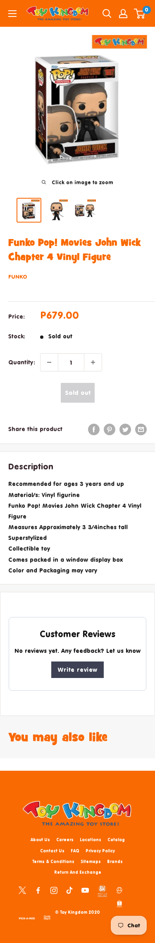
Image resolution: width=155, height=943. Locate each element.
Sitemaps (91, 861)
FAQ (75, 850)
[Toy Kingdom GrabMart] (47, 917)
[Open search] (107, 13)
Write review (77, 669)
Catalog (116, 839)
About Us (40, 839)
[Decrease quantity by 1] (49, 362)
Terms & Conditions (53, 861)
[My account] (123, 13)
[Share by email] (141, 429)
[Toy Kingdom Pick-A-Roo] (27, 917)
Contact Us (52, 850)
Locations (90, 839)
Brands (115, 861)
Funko (17, 276)
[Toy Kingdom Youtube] (85, 889)
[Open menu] (12, 13)
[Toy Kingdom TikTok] (69, 889)
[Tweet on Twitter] (125, 429)
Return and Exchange (77, 872)
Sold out (78, 392)
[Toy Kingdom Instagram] (53, 889)
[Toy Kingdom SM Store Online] (102, 891)
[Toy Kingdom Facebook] (38, 889)
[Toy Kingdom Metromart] (119, 889)
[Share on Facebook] (94, 429)
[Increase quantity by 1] (93, 362)
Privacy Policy (100, 850)
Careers (65, 839)
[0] (140, 14)
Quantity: (21, 362)
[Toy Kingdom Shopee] (119, 903)
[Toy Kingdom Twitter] (22, 889)
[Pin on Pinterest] (109, 429)
